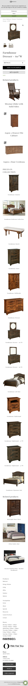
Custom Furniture (7, 615)
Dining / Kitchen (7, 584)
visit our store (9, 664)
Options (5, 596)
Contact (5, 617)
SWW (4, 75)
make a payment (9, 673)
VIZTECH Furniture (16, 684)
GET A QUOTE (14, 72)
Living (4, 587)
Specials (5, 609)
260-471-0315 (6, 654)
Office (4, 590)
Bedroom (9, 19)
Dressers (14, 19)
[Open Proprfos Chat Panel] (25, 683)
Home (4, 19)
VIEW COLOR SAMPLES (14, 68)
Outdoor (5, 593)
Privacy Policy (20, 682)
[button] (23, 25)
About (4, 606)
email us (9, 668)
